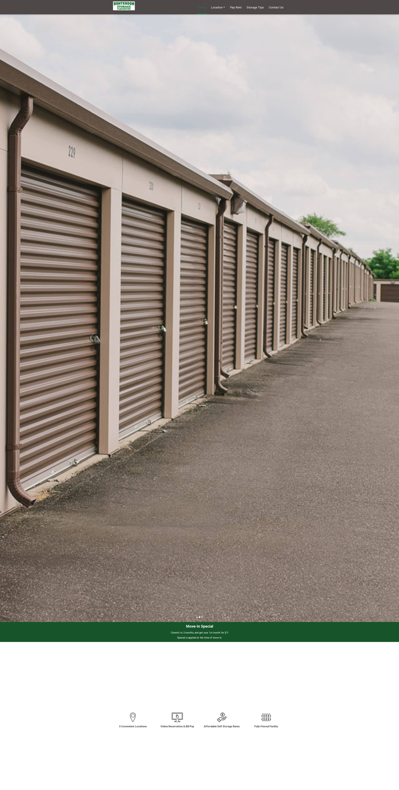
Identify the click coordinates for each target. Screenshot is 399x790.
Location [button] (217, 7)
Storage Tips (255, 7)
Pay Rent (236, 7)
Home (202, 7)
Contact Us (276, 7)
